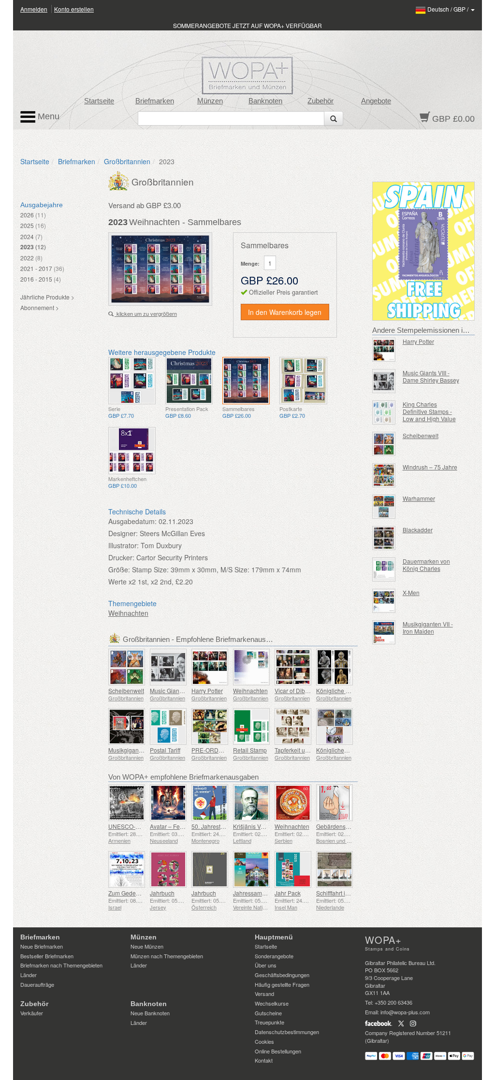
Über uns (266, 965)
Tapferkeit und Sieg (300, 750)
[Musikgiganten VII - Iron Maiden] (383, 632)
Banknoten (265, 101)
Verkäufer (31, 1013)
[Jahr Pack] (293, 869)
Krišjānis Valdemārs (259, 826)
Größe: (119, 569)
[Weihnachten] (132, 380)
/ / (448, 9)
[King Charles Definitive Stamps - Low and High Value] (383, 412)
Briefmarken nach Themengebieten (61, 965)
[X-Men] (383, 601)
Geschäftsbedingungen (282, 975)
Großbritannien (127, 161)
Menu (47, 116)
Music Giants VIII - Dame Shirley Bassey (431, 376)
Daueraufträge (37, 984)
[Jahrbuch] (168, 869)
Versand (264, 993)
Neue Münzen (147, 946)
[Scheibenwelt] (126, 667)
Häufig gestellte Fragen (282, 984)
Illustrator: (123, 545)
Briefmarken (154, 101)
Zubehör (320, 101)
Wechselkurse (272, 1003)
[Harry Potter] (209, 667)
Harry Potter (207, 690)
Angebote (376, 101)
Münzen (210, 101)
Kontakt (264, 1060)
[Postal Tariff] (168, 726)
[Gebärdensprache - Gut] (334, 802)
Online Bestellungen (278, 1051)
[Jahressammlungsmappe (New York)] (251, 869)
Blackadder (418, 530)
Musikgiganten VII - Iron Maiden (428, 627)
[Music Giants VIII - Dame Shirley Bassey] (168, 667)
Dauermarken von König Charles (426, 564)
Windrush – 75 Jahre (430, 467)
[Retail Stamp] (251, 726)
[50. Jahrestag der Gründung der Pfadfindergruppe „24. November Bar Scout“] (209, 802)
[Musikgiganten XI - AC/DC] (126, 726)
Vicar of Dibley (294, 690)
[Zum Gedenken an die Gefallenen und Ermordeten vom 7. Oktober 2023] (126, 869)
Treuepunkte (269, 1022)
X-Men (411, 592)
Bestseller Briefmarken (46, 956)
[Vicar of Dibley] (293, 667)
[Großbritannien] (119, 180)
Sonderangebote (274, 956)
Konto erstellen (74, 9)
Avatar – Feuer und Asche (184, 826)
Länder (28, 975)
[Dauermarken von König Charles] (383, 569)
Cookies (264, 1041)
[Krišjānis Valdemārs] (251, 802)
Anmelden (33, 9)
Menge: (250, 263)
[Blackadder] (383, 538)
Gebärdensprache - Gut (347, 826)
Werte (117, 581)
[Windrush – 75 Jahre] (383, 475)
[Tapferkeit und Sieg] (293, 726)
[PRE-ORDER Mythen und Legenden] (209, 726)
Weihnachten (128, 613)
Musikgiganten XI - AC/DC (142, 750)
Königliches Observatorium (351, 750)
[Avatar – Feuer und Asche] (168, 802)
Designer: (123, 533)
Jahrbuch (162, 893)
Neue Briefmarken (41, 946)
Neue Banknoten (150, 1013)
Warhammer (419, 498)
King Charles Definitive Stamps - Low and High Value (429, 411)
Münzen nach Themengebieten (167, 956)
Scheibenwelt (126, 690)
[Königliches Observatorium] (334, 726)
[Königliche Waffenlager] (334, 667)
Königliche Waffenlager (347, 690)
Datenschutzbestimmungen (287, 1032)
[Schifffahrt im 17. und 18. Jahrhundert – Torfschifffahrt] (334, 869)
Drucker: (121, 557)
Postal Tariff (165, 750)
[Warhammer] (383, 507)
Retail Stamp (250, 750)
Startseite (99, 101)
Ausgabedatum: (132, 521)
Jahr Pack (288, 893)
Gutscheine (268, 1013)
